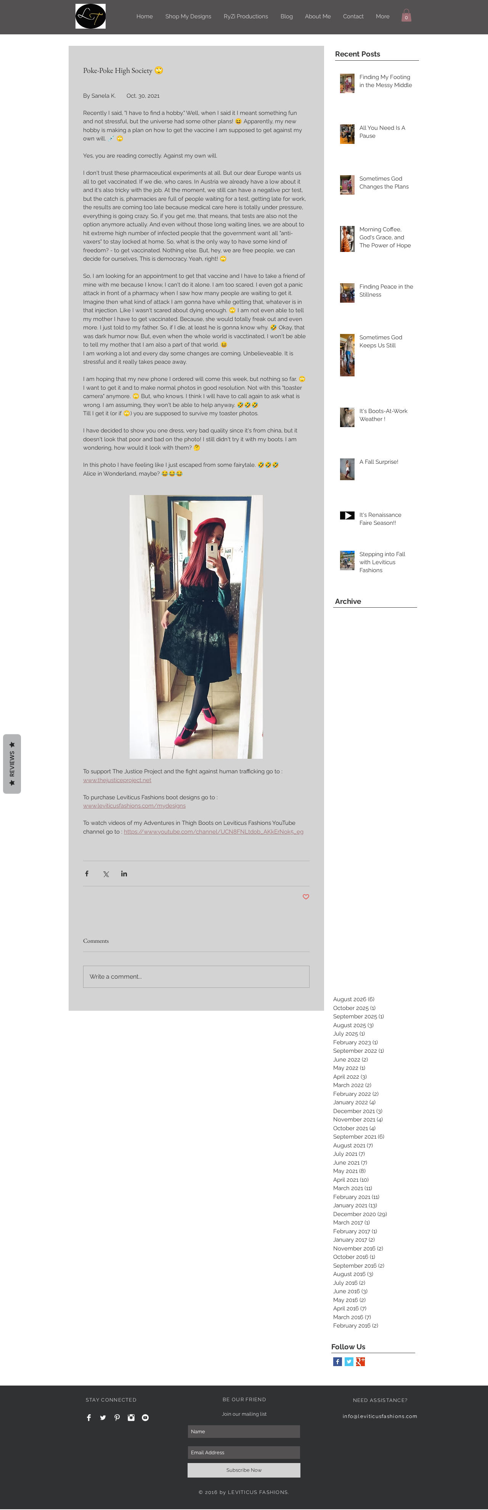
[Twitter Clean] (103, 1417)
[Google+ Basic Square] (360, 1361)
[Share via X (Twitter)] (105, 873)
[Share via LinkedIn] (124, 873)
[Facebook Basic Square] (337, 1361)
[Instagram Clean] (131, 1417)
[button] (406, 15)
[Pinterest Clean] (117, 1417)
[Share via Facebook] (86, 873)
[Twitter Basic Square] (349, 1361)
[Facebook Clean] (88, 1417)
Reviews (12, 764)
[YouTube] (145, 1417)
